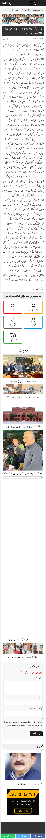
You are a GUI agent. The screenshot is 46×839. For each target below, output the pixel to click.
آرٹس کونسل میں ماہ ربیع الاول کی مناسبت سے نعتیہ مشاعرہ (23, 427)
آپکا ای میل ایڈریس (36, 708)
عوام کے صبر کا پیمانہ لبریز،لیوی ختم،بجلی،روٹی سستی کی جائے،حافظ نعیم (23, 473)
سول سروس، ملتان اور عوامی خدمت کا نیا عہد (30, 784)
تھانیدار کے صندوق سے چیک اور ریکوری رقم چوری (23, 639)
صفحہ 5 (33, 289)
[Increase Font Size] (7, 39)
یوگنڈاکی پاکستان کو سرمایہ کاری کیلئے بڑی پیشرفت (23, 381)
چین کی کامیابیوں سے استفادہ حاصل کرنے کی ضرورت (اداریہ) (25, 10)
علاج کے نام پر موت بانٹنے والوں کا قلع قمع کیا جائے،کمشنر (23, 397)
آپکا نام (40, 698)
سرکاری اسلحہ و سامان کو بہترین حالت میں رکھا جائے (23, 657)
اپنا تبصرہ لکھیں (38, 678)
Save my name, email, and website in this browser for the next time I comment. (23, 724)
